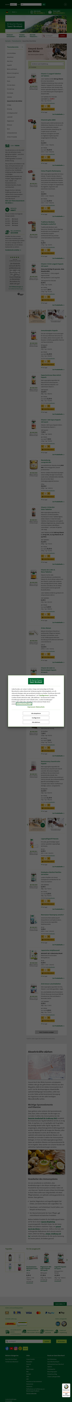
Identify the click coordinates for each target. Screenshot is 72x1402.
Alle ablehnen (36, 722)
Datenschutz (40, 707)
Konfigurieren (36, 718)
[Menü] (69, 1384)
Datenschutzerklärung (24, 704)
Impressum (31, 707)
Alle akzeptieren (36, 713)
